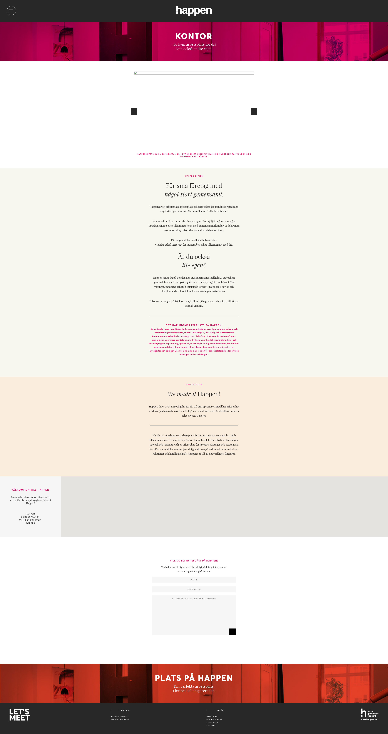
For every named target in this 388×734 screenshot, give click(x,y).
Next (254, 111)
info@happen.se (205, 301)
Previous (134, 111)
